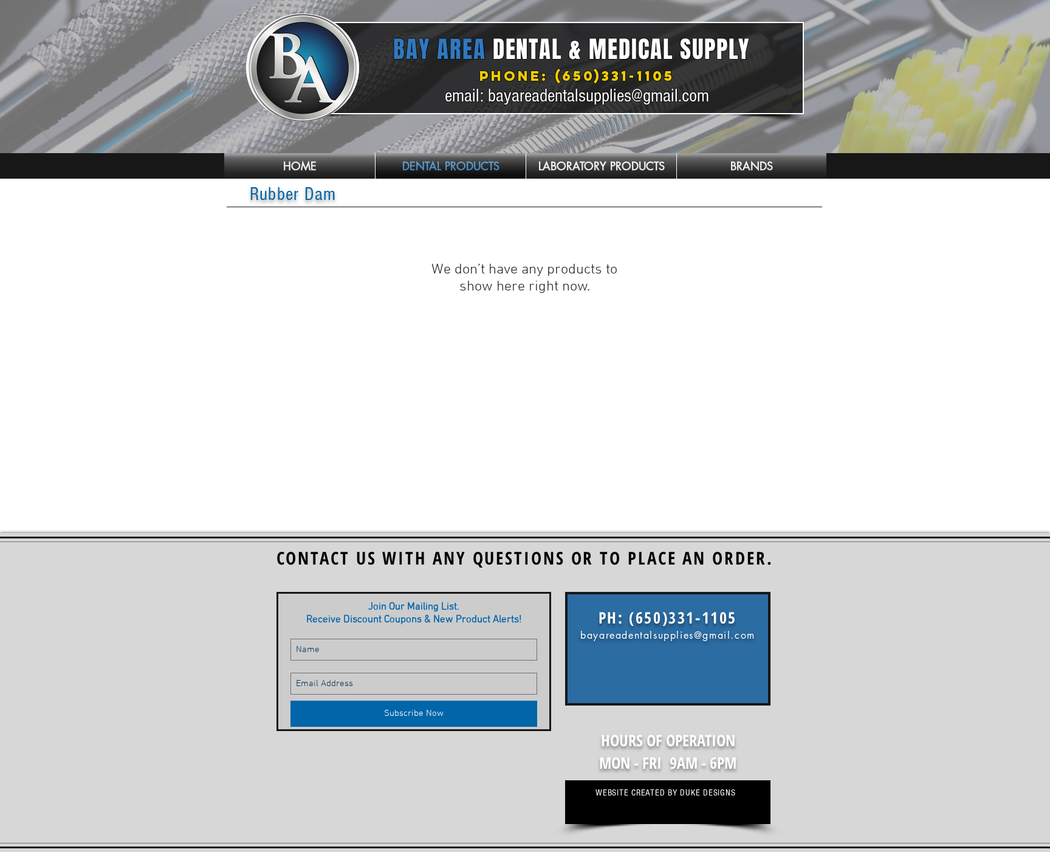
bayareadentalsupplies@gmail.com (598, 95)
